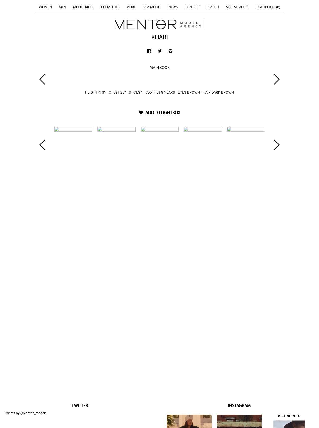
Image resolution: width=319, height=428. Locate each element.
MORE (131, 7)
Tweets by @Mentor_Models (25, 413)
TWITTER (80, 406)
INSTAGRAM (239, 406)
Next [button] (276, 79)
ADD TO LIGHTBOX (162, 113)
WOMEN (45, 7)
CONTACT (192, 7)
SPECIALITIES (109, 7)
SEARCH (213, 7)
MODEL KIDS (82, 7)
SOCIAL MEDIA (237, 7)
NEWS (173, 7)
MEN (62, 7)
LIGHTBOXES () (268, 7)
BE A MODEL (152, 7)
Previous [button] (42, 79)
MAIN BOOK (160, 68)
